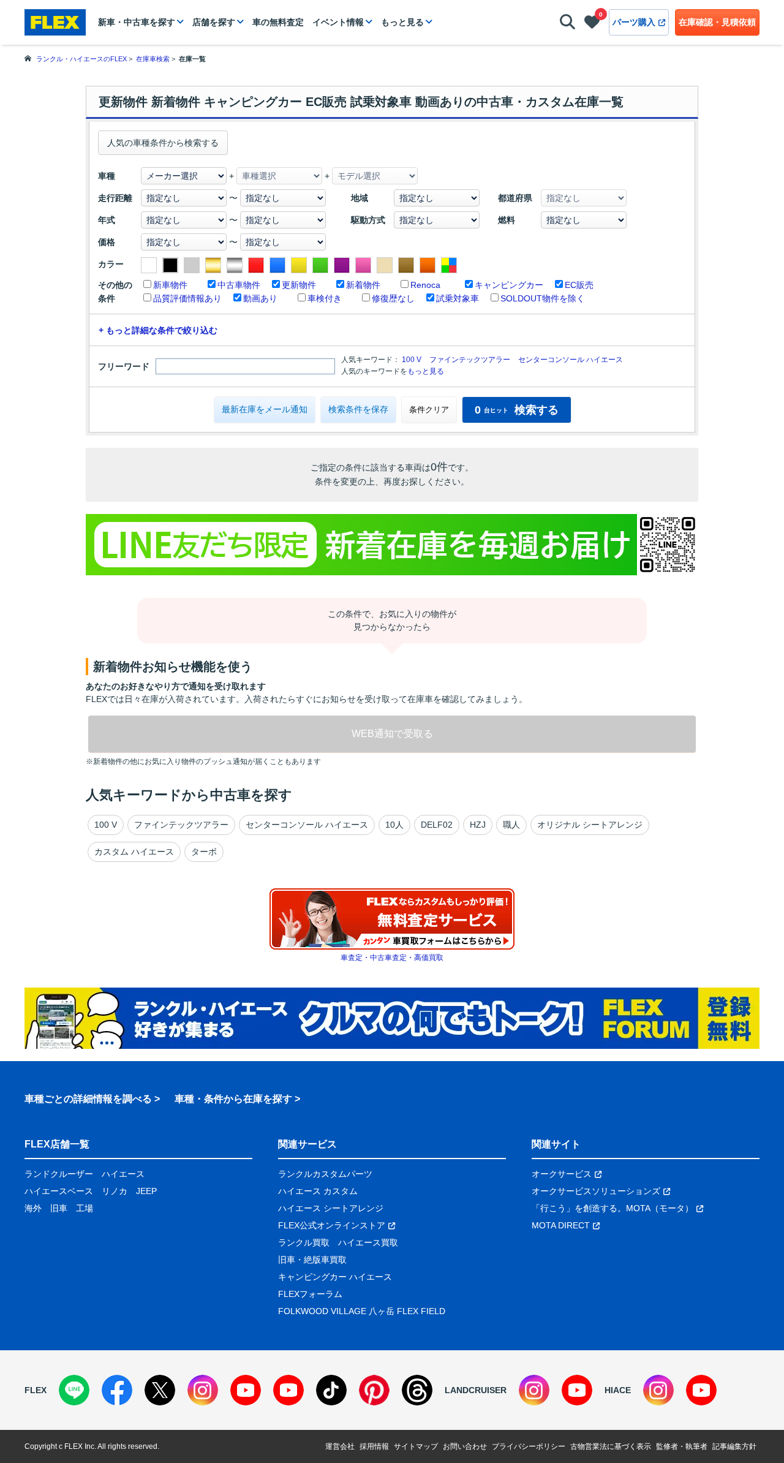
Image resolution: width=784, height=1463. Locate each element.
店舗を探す (213, 22)
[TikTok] (331, 1390)
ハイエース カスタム (318, 1191)
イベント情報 (338, 22)
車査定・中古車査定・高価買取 (392, 957)
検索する (517, 410)
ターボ (204, 851)
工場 (84, 1208)
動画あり (260, 298)
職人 (511, 825)
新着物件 (363, 285)
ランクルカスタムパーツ (325, 1174)
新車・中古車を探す (136, 22)
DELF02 (437, 825)
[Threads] (417, 1390)
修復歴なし (393, 298)
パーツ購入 (633, 22)
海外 (33, 1208)
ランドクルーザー (58, 1174)
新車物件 (170, 285)
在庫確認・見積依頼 (717, 22)
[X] (160, 1390)
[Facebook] (117, 1390)
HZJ (478, 825)
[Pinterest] (374, 1390)
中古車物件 (238, 285)
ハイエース (123, 1174)
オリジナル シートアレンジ (590, 825)
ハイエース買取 (368, 1242)
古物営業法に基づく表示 (610, 1446)
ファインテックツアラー (469, 359)
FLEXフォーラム (310, 1294)
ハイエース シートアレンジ (330, 1208)
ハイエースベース (58, 1191)
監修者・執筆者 (681, 1446)
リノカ (114, 1191)
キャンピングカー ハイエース (335, 1277)
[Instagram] (202, 1390)
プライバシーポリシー (528, 1446)
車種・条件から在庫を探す (233, 1099)
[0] (592, 24)
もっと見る (402, 22)
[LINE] (74, 1390)
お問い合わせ (465, 1446)
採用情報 (374, 1446)
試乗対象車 (457, 298)
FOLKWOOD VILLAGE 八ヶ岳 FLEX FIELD (361, 1311)
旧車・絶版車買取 (312, 1260)
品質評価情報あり (187, 298)
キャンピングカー (509, 285)
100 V (411, 359)
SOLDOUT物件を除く (542, 298)
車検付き (324, 298)
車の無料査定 (278, 22)
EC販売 (579, 285)
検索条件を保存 (358, 409)
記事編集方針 (734, 1446)
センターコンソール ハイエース (570, 359)
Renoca (425, 285)
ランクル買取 (304, 1242)
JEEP (146, 1191)
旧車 (58, 1208)
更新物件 (299, 285)
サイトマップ (416, 1446)
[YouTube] (245, 1390)
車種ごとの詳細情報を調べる (88, 1099)
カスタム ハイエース (134, 851)
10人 (394, 825)
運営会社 (340, 1446)
